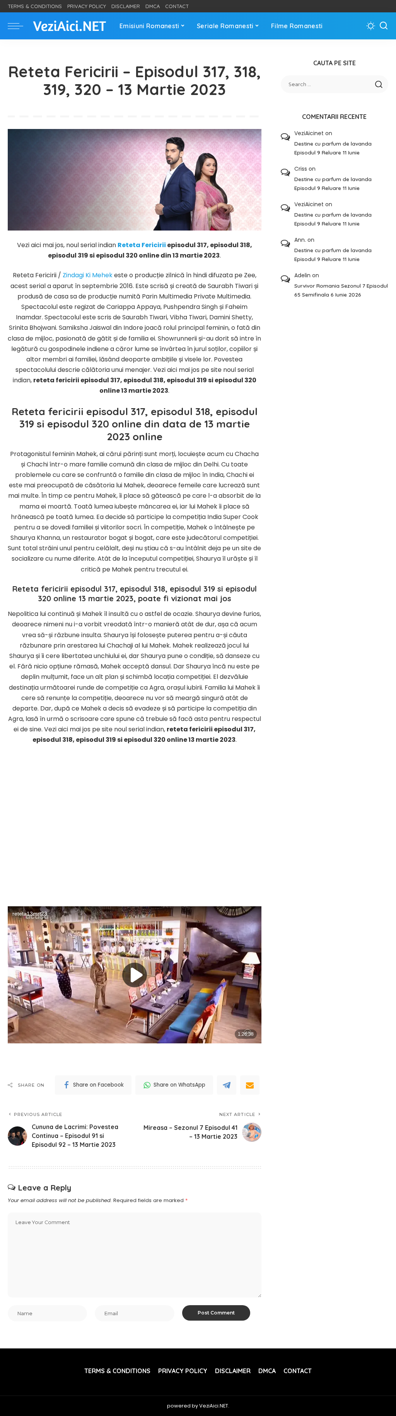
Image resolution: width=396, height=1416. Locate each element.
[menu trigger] (19, 25)
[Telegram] (226, 1085)
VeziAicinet (309, 133)
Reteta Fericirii (142, 245)
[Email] (249, 1085)
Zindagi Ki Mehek (88, 275)
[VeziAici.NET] (69, 26)
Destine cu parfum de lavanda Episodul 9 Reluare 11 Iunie (333, 148)
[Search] (383, 25)
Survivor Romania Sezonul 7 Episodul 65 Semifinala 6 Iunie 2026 (341, 290)
